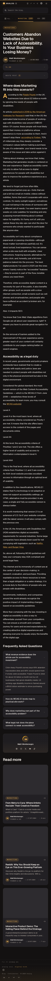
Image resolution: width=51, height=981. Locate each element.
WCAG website (14, 404)
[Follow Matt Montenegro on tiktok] (34, 749)
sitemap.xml (13, 962)
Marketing (10, 27)
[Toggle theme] (46, 3)
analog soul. (15, 967)
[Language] (41, 3)
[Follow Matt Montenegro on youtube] (30, 749)
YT (14, 977)
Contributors (13, 973)
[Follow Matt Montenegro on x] (25, 749)
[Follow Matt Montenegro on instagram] (21, 749)
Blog (3, 973)
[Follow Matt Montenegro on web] (16, 749)
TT (19, 977)
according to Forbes (31, 137)
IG (4, 977)
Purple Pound (29, 94)
